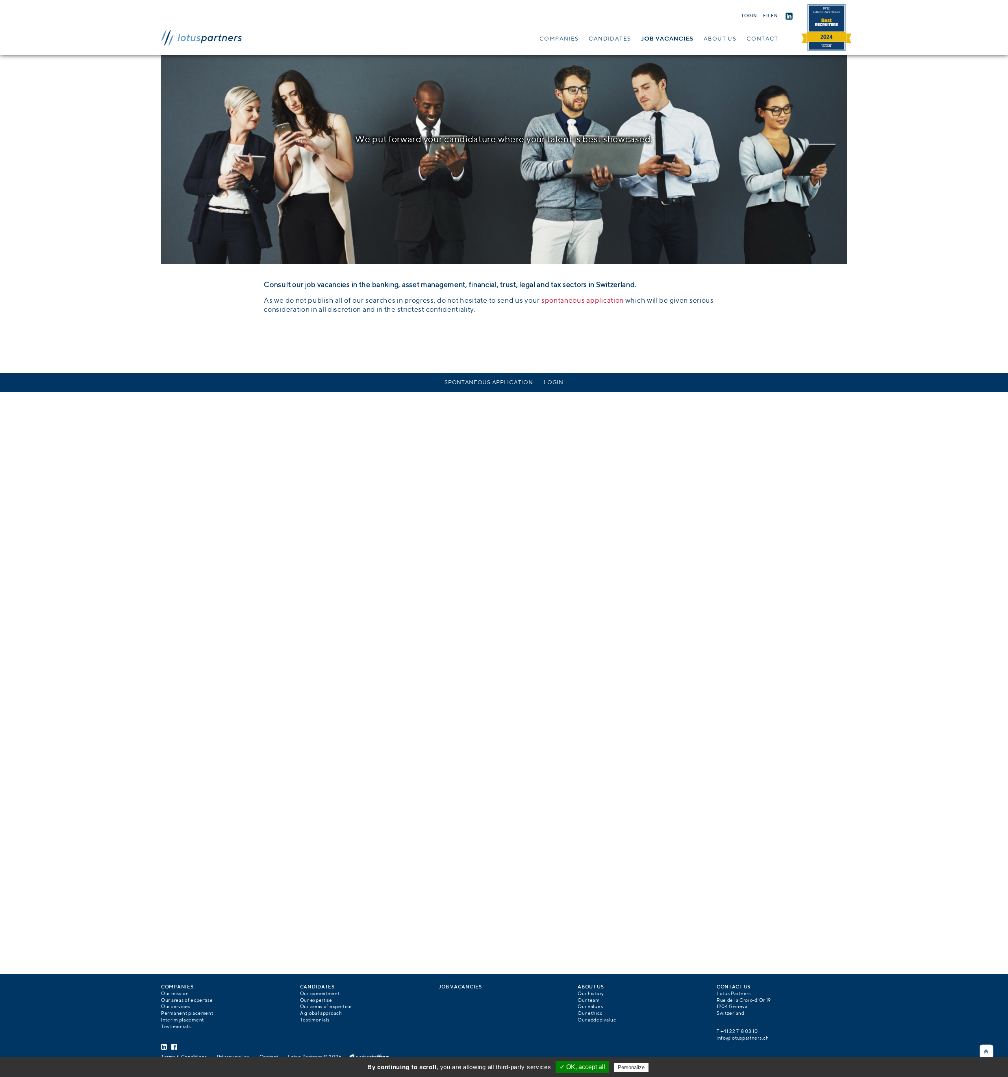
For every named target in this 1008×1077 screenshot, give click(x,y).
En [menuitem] (774, 16)
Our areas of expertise (187, 1000)
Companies (559, 39)
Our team (589, 1000)
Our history (591, 994)
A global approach (321, 1013)
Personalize (631, 1067)
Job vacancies (667, 39)
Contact (762, 39)
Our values (590, 1007)
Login (750, 16)
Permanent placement (187, 1013)
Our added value (597, 1020)
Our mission (175, 994)
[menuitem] (766, 16)
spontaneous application (582, 300)
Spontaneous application (489, 382)
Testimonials (176, 1027)
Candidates (610, 39)
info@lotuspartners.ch (743, 1038)
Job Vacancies (460, 987)
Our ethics (590, 1013)
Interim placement (182, 1020)
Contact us (733, 987)
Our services (175, 1007)
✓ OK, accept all (582, 1067)
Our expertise (316, 1000)
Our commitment (320, 994)
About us (720, 39)
